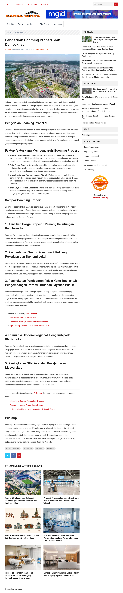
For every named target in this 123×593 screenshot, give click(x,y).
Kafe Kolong (89, 170)
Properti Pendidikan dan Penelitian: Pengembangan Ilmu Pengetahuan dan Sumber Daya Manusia (60, 538)
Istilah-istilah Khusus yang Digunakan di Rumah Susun (32, 409)
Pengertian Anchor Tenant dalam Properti (27, 405)
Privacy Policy (32, 4)
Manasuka (58, 24)
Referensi (38, 393)
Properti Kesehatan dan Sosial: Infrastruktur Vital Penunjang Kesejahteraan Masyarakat (19, 575)
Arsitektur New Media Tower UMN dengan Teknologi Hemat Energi (105, 40)
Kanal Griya (16, 49)
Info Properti (32, 24)
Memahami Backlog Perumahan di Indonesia (28, 401)
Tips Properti (45, 24)
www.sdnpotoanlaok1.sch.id (95, 165)
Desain (20, 24)
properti (39, 448)
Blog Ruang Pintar (91, 152)
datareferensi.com (91, 147)
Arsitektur (10, 24)
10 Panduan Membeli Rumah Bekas (23, 318)
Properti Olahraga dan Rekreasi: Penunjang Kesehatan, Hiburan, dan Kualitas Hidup (21, 500)
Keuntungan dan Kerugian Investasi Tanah (98, 104)
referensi (50, 448)
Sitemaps (44, 4)
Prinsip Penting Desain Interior (94, 123)
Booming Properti (12, 448)
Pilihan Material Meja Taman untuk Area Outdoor (29, 322)
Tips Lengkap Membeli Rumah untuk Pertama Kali (29, 326)
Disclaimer (19, 4)
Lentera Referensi (91, 156)
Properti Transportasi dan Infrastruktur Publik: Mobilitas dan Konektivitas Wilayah (61, 500)
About (9, 4)
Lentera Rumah (90, 161)
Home (9, 32)
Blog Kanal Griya (16, 589)
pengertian (28, 448)
